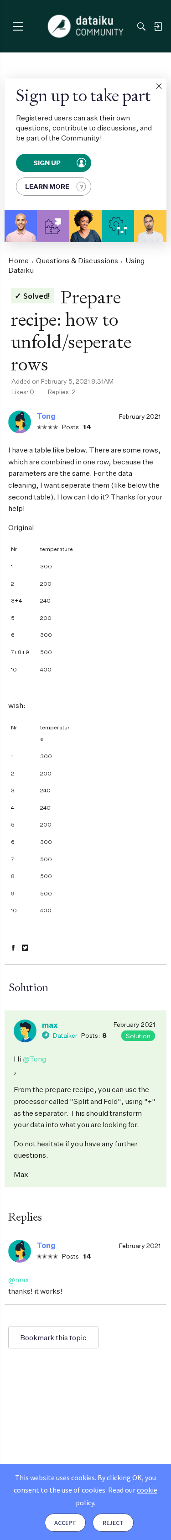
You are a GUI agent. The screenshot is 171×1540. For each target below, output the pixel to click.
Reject (113, 1523)
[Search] (141, 26)
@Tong (34, 1058)
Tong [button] (46, 416)
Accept (65, 1523)
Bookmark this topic (53, 1337)
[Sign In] (158, 26)
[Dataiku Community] (85, 26)
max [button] (50, 1025)
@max (18, 1279)
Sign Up (47, 162)
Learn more (47, 186)
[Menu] (17, 26)
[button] (158, 86)
